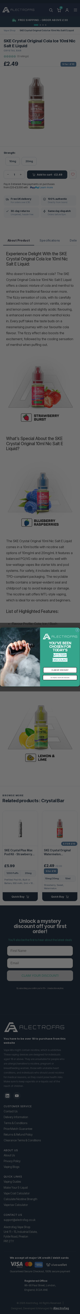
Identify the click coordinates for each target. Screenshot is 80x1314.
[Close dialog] (77, 630)
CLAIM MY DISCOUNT (60, 670)
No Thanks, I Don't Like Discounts (60, 677)
